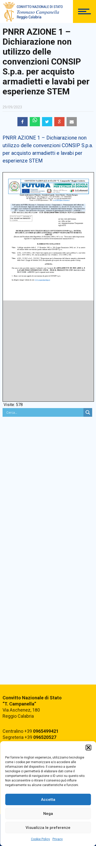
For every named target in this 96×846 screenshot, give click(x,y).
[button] (88, 747)
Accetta (48, 799)
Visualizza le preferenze (48, 827)
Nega (48, 813)
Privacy (57, 839)
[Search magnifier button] (87, 412)
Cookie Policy (40, 839)
